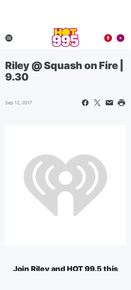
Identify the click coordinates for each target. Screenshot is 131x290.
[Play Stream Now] (120, 38)
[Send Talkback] (108, 38)
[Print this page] (121, 102)
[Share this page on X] (97, 102)
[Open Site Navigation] (9, 38)
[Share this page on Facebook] (85, 102)
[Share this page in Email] (109, 102)
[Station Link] (65, 38)
